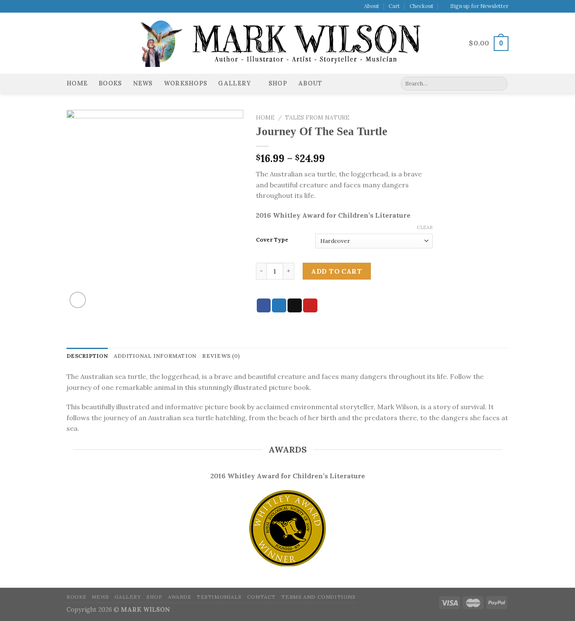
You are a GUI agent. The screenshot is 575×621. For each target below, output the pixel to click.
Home (77, 83)
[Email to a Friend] (295, 306)
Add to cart (336, 271)
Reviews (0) (221, 356)
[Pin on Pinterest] (310, 306)
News (143, 83)
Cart (394, 6)
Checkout (422, 6)
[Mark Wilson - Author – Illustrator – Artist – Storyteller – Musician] (287, 43)
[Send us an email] (94, 7)
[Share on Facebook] (264, 306)
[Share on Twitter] (279, 306)
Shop (278, 83)
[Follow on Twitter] (86, 7)
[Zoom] (77, 300)
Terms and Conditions (318, 597)
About (371, 6)
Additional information (155, 356)
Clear (425, 227)
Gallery (234, 83)
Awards (179, 597)
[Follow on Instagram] (78, 7)
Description (87, 356)
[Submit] (500, 84)
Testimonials (219, 597)
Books (110, 83)
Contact (261, 597)
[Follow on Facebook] (70, 7)
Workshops (186, 83)
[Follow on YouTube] (102, 7)
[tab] (87, 356)
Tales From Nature (317, 117)
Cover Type (272, 240)
